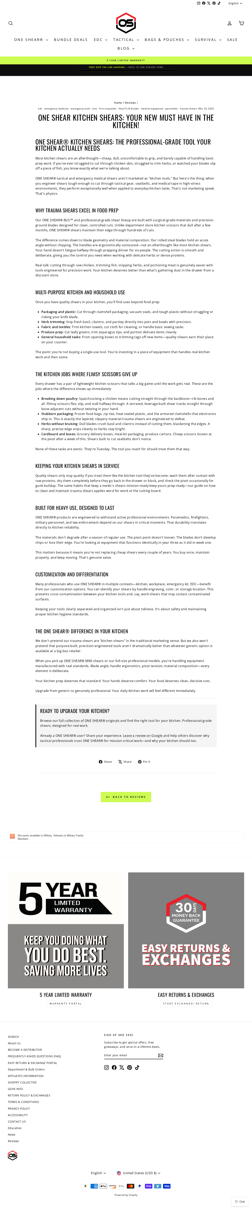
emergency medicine (56, 108)
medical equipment (152, 108)
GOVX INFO (15, 1089)
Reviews (130, 103)
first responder (108, 108)
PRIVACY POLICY (19, 1108)
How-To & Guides (129, 108)
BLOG (125, 48)
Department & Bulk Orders (26, 1069)
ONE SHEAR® (29, 39)
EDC (99, 39)
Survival (206, 39)
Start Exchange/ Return (186, 1003)
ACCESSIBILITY (18, 1115)
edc (40, 108)
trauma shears (188, 108)
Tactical (124, 39)
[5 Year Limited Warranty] (66, 930)
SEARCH (13, 1037)
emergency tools (80, 108)
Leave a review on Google (143, 735)
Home (118, 103)
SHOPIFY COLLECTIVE (22, 1082)
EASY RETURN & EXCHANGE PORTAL (32, 1063)
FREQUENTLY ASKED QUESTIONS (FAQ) (34, 1056)
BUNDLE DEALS (71, 39)
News (12, 1134)
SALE (232, 39)
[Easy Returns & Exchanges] (186, 930)
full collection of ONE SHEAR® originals (89, 720)
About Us (14, 1043)
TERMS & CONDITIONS (23, 1102)
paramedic (171, 108)
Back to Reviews (128, 797)
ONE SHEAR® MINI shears (84, 661)
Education (15, 1128)
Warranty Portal (66, 1003)
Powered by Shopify (126, 1195)
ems (94, 108)
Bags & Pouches (165, 39)
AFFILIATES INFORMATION (26, 1076)
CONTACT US (17, 1121)
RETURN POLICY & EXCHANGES (29, 1095)
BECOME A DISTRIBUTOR (25, 1050)
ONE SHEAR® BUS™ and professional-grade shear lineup (86, 220)
